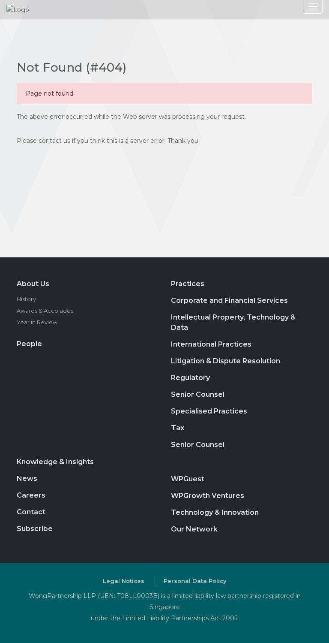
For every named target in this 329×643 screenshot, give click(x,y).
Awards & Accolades (45, 310)
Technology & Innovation (215, 512)
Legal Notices (123, 580)
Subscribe (35, 529)
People (29, 344)
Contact (31, 512)
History (26, 299)
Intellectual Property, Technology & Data (233, 322)
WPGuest (187, 479)
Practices (187, 284)
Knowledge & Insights (55, 462)
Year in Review (37, 322)
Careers (31, 495)
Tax (177, 428)
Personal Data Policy (195, 580)
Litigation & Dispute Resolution (225, 361)
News (27, 478)
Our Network (194, 529)
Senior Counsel (197, 394)
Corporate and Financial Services (229, 300)
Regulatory (190, 378)
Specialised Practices (209, 411)
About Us (33, 284)
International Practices (211, 344)
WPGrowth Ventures (207, 496)
